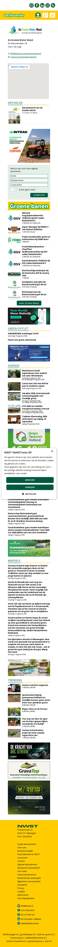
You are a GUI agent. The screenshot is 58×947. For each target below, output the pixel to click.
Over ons (21, 847)
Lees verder (21, 473)
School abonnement (26, 874)
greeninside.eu (35, 941)
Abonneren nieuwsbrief (28, 867)
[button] (29, 494)
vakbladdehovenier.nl (35, 937)
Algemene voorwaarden (29, 881)
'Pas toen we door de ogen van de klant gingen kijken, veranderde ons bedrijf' (35, 721)
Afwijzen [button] (30, 487)
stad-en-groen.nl (45, 934)
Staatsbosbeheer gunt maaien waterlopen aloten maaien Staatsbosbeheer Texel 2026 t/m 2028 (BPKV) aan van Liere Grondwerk (28, 530)
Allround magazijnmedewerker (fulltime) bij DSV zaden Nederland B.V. (33, 217)
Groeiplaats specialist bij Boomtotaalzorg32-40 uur (34, 283)
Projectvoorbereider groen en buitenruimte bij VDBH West (36, 238)
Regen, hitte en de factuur (34, 709)
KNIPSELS (14, 561)
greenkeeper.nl (27, 934)
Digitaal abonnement (27, 864)
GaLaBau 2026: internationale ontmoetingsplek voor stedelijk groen (36, 396)
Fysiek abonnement (26, 844)
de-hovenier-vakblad (31, 919)
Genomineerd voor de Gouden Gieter (32, 109)
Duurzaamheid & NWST (28, 854)
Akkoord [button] (30, 480)
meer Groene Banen (29, 303)
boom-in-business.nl (16, 941)
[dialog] (28, 473)
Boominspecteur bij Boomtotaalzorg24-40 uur (34, 293)
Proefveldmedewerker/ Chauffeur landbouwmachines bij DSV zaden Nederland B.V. (34, 250)
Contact (21, 861)
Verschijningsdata (25, 898)
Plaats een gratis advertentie (22, 339)
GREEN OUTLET (18, 328)
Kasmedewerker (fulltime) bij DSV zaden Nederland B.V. (36, 261)
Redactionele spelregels (29, 877)
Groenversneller (25, 850)
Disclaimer (22, 884)
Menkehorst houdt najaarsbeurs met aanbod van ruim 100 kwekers (34, 373)
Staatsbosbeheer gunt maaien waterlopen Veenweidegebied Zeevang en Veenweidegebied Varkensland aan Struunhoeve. (28, 503)
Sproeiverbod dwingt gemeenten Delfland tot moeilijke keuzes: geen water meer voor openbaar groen (36, 699)
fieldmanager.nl (10, 934)
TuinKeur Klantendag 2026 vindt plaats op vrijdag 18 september (34, 419)
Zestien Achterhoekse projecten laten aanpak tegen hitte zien (33, 733)
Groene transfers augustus (35, 685)
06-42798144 (27, 914)
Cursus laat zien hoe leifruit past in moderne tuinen (35, 384)
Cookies (21, 891)
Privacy (20, 888)
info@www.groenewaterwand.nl (25, 53)
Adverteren (22, 894)
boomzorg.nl (17, 937)
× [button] (52, 451)
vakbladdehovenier (30, 923)
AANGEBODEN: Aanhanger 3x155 (23, 333)
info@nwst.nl (27, 905)
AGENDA (13, 366)
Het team (22, 871)
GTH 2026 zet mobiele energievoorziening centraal (35, 407)
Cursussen (22, 857)
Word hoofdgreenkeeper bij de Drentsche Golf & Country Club (35, 273)
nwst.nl (48, 941)
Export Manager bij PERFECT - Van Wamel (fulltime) (36, 228)
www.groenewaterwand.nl (23, 56)
